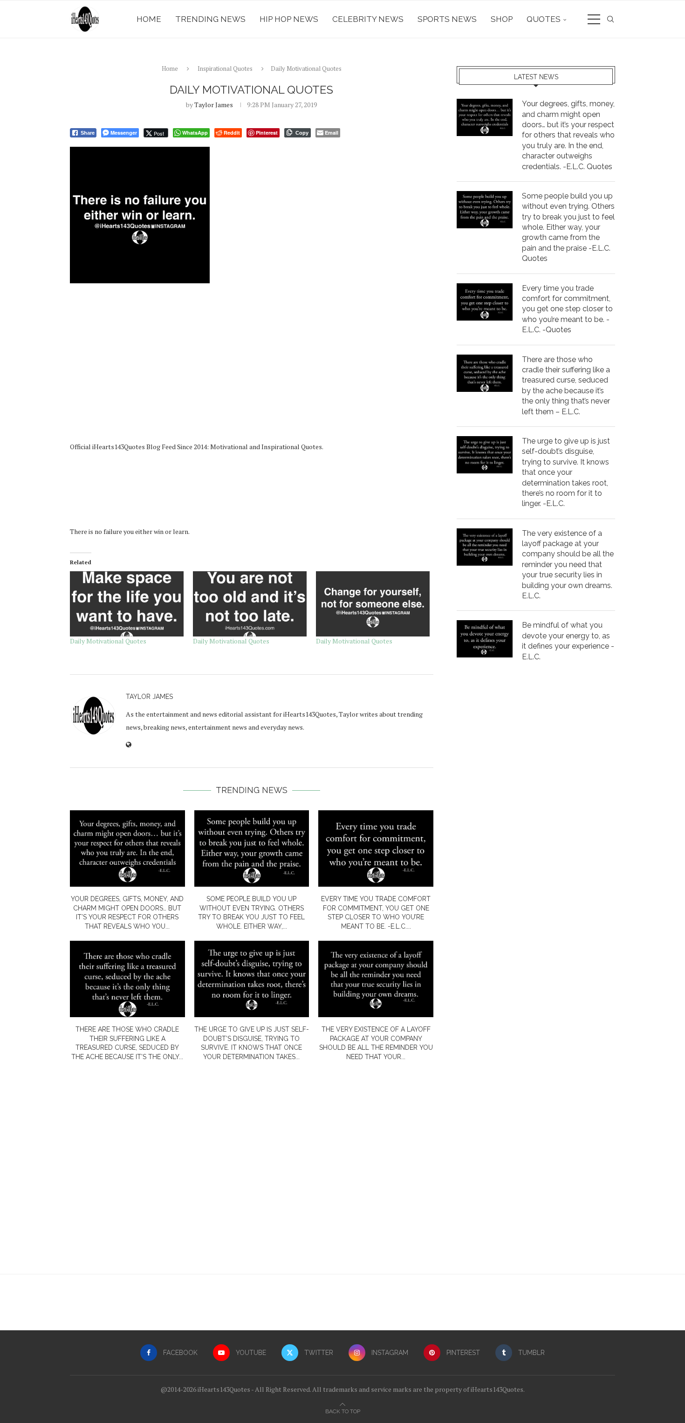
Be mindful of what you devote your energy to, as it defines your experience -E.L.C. (568, 641)
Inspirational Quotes (225, 68)
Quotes (544, 19)
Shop (502, 19)
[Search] (610, 19)
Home (149, 19)
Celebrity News (368, 19)
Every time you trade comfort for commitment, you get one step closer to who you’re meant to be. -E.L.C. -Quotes (567, 309)
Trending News (210, 19)
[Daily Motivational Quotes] (127, 603)
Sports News (447, 19)
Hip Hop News (289, 19)
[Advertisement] (251, 366)
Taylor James (213, 104)
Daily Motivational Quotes (108, 640)
